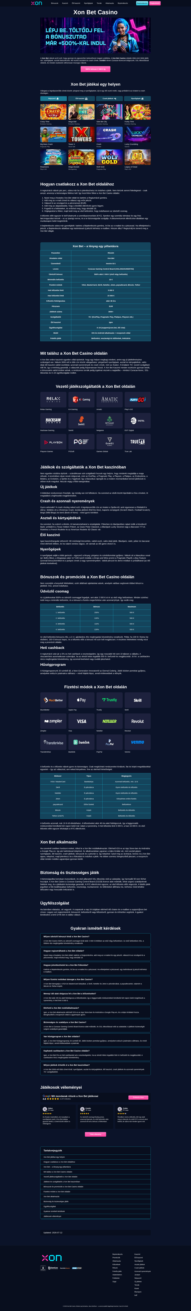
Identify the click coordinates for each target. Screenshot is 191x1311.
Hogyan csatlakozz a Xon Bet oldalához (59, 1162)
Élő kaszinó (80, 98)
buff (135, 1295)
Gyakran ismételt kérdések (54, 1211)
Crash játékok (108, 98)
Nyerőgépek (136, 98)
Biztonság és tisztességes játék (56, 1201)
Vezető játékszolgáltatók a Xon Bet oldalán (60, 1177)
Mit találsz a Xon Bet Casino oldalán (58, 1172)
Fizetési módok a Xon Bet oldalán (57, 1192)
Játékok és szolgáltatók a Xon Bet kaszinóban (62, 1182)
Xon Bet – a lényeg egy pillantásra (57, 1167)
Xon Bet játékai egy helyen (54, 1157)
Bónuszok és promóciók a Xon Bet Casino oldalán (63, 1187)
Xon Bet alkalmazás (51, 1197)
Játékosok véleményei (52, 1216)
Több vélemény (95, 1134)
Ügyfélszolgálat (50, 1206)
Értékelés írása (138, 1097)
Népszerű (52, 98)
